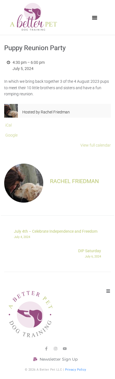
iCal (8, 125)
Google (11, 135)
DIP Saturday (89, 253)
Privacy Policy (75, 369)
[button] (94, 17)
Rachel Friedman (74, 181)
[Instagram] (56, 349)
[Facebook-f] (46, 349)
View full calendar (95, 145)
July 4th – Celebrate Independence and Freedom (55, 234)
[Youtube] (65, 349)
